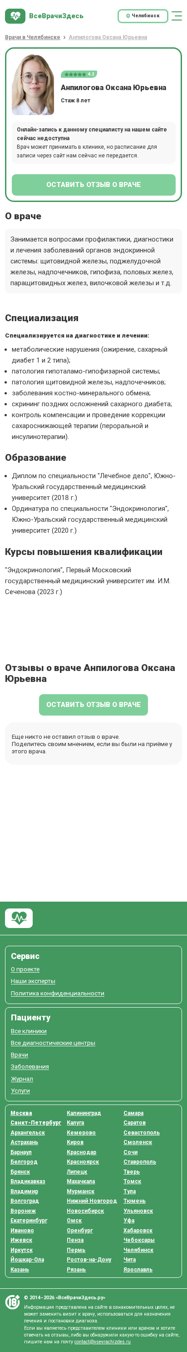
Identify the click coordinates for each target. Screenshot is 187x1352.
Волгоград (24, 1201)
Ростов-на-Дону (89, 1259)
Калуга (75, 1123)
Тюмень (134, 1201)
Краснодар (81, 1152)
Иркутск (21, 1250)
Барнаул (21, 1152)
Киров (75, 1142)
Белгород (24, 1162)
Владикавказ (27, 1181)
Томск (132, 1181)
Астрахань (24, 1142)
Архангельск (27, 1133)
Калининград (84, 1113)
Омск (74, 1220)
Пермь (76, 1250)
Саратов (134, 1123)
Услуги (20, 1090)
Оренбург (80, 1230)
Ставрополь (139, 1162)
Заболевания (30, 1066)
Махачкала (81, 1181)
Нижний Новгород (92, 1201)
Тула (129, 1191)
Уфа (128, 1220)
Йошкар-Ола (27, 1259)
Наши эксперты (33, 981)
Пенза (75, 1240)
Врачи (19, 1054)
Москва (21, 1113)
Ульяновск (138, 1211)
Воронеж (23, 1211)
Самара (133, 1113)
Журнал (22, 1078)
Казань (19, 1269)
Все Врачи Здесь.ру (19, 918)
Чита (129, 1259)
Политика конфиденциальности (57, 993)
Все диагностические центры (53, 1042)
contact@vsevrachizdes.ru (102, 1342)
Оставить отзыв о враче (93, 185)
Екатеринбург (28, 1220)
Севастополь (141, 1133)
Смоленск (137, 1142)
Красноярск (83, 1162)
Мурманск (80, 1191)
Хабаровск (138, 1230)
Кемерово (81, 1133)
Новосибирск (85, 1211)
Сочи (130, 1152)
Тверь (131, 1172)
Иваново (22, 1230)
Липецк (77, 1172)
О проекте (25, 969)
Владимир (24, 1191)
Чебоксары (139, 1240)
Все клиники (29, 1031)
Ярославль (138, 1269)
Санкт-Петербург (35, 1123)
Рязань (76, 1269)
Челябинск (138, 1250)
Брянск (20, 1172)
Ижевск (21, 1240)
